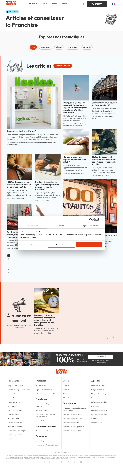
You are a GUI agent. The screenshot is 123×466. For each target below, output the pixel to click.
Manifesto (94, 418)
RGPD (41, 462)
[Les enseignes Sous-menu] (39, 4)
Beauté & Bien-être (14, 402)
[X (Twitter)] (74, 462)
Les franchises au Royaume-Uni (74, 427)
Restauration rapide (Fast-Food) (19, 390)
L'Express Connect (97, 390)
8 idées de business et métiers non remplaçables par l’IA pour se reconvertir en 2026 (104, 161)
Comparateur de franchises (96, 3)
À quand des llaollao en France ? (21, 131)
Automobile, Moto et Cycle (17, 431)
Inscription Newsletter (99, 410)
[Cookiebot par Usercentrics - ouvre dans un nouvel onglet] (90, 219)
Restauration (12, 394)
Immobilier (12, 398)
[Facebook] (62, 462)
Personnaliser (60, 245)
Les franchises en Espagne (72, 414)
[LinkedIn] (68, 462)
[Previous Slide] (108, 338)
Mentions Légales (32, 462)
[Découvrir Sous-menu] (70, 4)
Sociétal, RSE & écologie (16, 422)
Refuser (34, 245)
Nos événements (41, 410)
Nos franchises (41, 386)
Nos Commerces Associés (44, 431)
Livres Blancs (67, 398)
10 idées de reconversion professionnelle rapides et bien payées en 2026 (19, 184)
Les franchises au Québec (72, 431)
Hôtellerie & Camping (15, 427)
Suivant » (8, 276)
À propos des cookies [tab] (90, 226)
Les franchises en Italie (71, 422)
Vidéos (65, 394)
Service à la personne (15, 435)
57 (8, 269)
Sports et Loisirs (13, 414)
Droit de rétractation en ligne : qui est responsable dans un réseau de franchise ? (47, 186)
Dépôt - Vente (12, 439)
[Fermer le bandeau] (102, 219)
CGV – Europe (54, 462)
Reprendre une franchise (44, 390)
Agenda (55, 4)
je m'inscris (101, 357)
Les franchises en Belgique (72, 418)
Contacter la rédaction (99, 414)
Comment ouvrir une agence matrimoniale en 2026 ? (74, 159)
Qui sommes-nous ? (98, 386)
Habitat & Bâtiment (14, 418)
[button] (83, 4)
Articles (66, 386)
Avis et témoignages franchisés (46, 394)
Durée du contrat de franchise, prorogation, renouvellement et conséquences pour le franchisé (44, 320)
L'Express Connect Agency (100, 394)
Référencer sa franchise (99, 402)
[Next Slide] (114, 338)
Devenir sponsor (97, 398)
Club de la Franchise (43, 421)
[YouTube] (80, 462)
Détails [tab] (61, 226)
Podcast (66, 390)
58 (8, 273)
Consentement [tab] (33, 226)
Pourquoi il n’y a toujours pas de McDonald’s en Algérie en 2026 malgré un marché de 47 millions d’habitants (75, 107)
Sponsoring (40, 441)
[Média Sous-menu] (48, 4)
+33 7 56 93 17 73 (96, 422)
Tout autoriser (89, 245)
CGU (47, 462)
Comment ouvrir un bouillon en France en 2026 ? (104, 103)
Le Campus (95, 406)
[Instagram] (94, 462)
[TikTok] (87, 462)
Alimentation (12, 406)
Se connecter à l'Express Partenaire (47, 445)
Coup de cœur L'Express (16, 386)
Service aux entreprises (15, 410)
